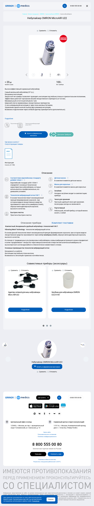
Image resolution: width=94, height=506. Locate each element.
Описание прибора (31, 223)
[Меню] (87, 6)
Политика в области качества (47, 459)
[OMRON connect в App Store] (35, 406)
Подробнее (9, 118)
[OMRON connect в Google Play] (51, 406)
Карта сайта (47, 432)
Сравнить (42, 31)
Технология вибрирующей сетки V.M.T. (25, 195)
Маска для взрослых (62, 184)
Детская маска (60, 178)
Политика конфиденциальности (47, 436)
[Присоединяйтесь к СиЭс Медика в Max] (35, 414)
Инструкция (9, 163)
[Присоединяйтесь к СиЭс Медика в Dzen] (49, 414)
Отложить (53, 31)
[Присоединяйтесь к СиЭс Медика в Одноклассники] (45, 414)
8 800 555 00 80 (47, 444)
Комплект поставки (62, 223)
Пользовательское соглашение (47, 434)
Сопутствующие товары (14, 144)
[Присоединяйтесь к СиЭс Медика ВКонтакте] (39, 414)
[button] (43, 326)
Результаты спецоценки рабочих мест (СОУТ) (47, 461)
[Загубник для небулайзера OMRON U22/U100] (68, 279)
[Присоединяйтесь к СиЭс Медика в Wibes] (54, 414)
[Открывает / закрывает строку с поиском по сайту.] (64, 6)
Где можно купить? (12, 142)
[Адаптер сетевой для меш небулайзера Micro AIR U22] (25, 279)
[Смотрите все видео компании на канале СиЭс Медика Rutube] (59, 414)
